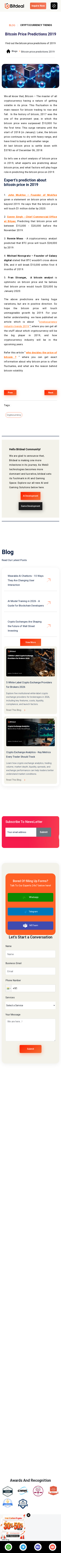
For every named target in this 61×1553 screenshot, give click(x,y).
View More (30, 642)
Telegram (33, 911)
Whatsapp (33, 897)
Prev (10, 392)
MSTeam (33, 925)
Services (10, 997)
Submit (44, 832)
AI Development (30, 496)
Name (8, 946)
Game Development (30, 506)
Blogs (14, 51)
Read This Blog (13, 710)
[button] (8, 988)
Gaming (5, 1539)
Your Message (12, 1014)
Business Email (13, 963)
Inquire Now (38, 5)
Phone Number (13, 980)
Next (50, 392)
